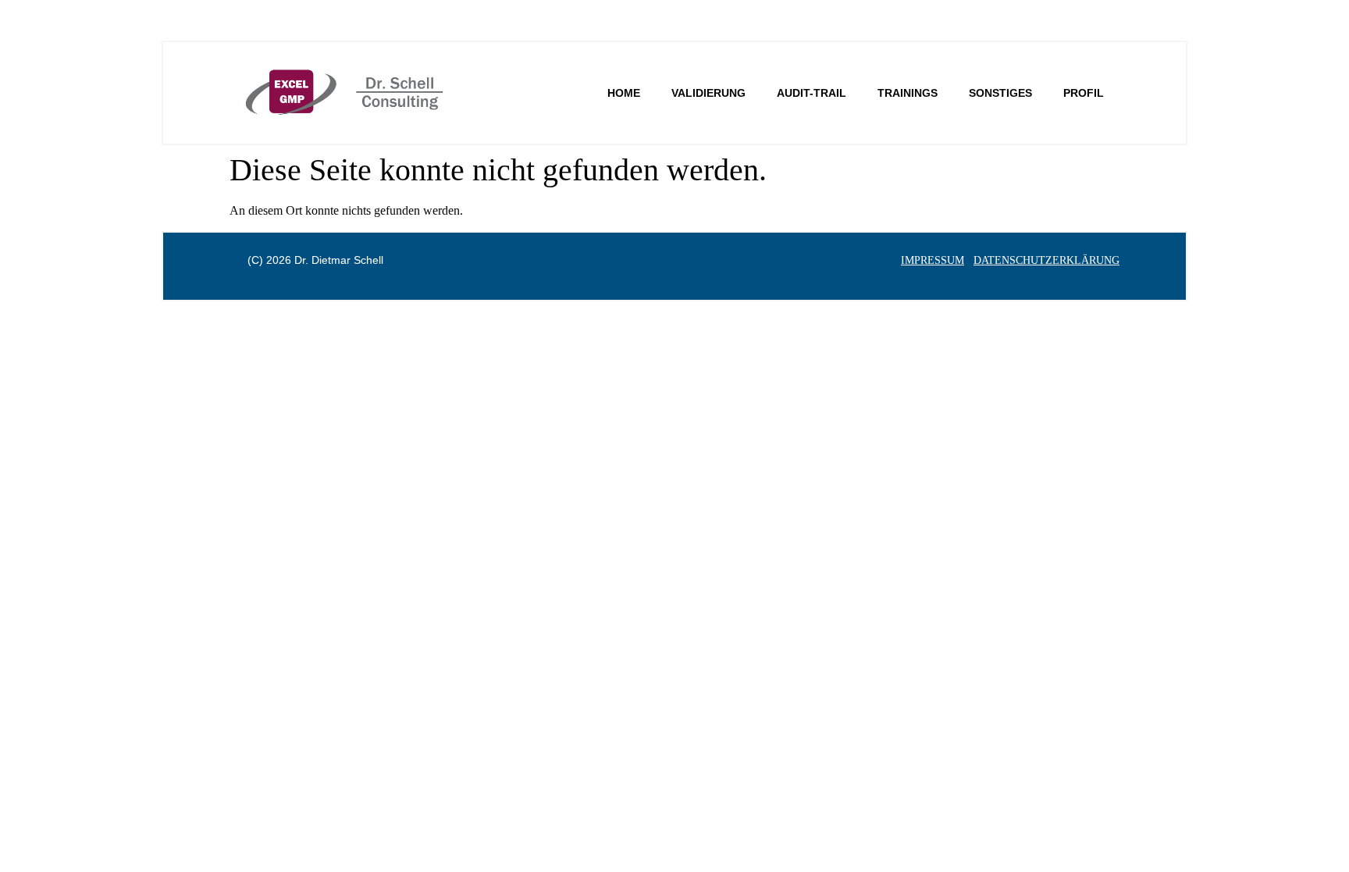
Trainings (907, 93)
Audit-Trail (811, 93)
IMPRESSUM (932, 260)
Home (623, 93)
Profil (1083, 93)
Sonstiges (1000, 93)
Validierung (708, 93)
